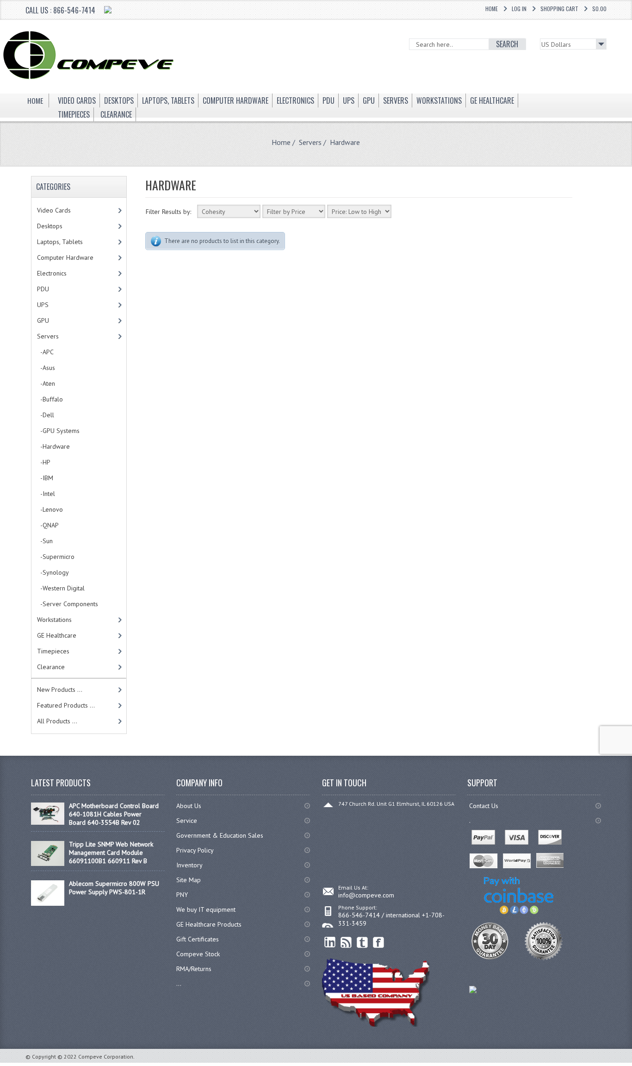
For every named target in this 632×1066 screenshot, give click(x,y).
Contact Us (483, 806)
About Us (188, 806)
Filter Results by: (168, 211)
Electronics (52, 273)
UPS (43, 305)
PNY (182, 894)
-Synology (53, 572)
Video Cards (54, 210)
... (178, 983)
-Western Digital (61, 588)
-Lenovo (50, 509)
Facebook (378, 942)
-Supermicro (55, 556)
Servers (310, 142)
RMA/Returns (193, 969)
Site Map (188, 880)
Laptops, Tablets (60, 242)
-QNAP (48, 525)
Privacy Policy (195, 850)
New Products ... (59, 689)
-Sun (45, 541)
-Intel (46, 493)
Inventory (189, 865)
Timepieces (53, 651)
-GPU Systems (58, 430)
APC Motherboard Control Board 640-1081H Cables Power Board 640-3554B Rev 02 (114, 814)
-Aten (46, 383)
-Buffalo (50, 399)
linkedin (330, 942)
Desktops (49, 226)
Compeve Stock (198, 954)
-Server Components (67, 604)
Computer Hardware (65, 257)
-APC (45, 352)
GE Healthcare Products (209, 924)
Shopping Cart (559, 9)
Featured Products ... (66, 705)
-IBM (45, 478)
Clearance (51, 667)
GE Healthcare (56, 635)
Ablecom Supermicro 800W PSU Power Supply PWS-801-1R (114, 887)
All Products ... (57, 721)
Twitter (362, 942)
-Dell (45, 415)
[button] (631, 1065)
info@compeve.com (366, 895)
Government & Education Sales (219, 835)
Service (186, 820)
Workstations (54, 619)
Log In (519, 9)
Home (491, 9)
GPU (43, 320)
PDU (43, 289)
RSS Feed (346, 942)
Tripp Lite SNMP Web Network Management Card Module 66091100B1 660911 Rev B (111, 852)
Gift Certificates (197, 939)
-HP (43, 462)
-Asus (46, 368)
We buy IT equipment (205, 909)
